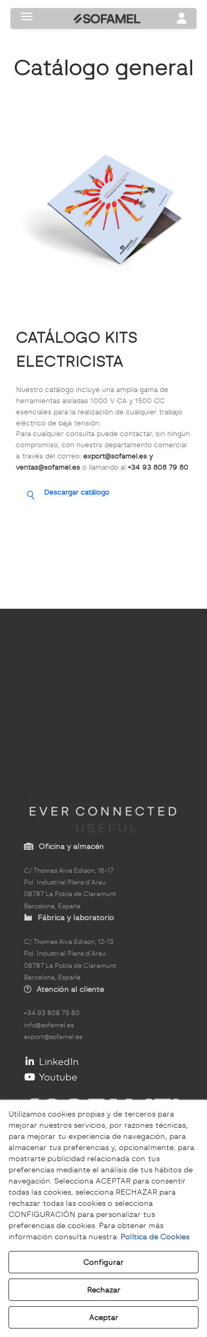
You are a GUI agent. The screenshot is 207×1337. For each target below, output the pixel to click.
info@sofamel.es (49, 1025)
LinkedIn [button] (57, 1061)
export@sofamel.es (53, 1037)
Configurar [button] (103, 1262)
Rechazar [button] (103, 1289)
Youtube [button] (56, 1077)
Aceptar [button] (103, 1317)
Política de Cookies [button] (154, 1236)
